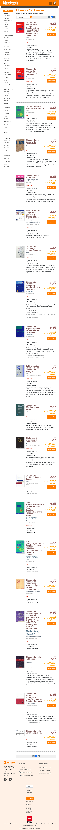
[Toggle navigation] (5, 7)
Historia (6, 132)
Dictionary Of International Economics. (31, 440)
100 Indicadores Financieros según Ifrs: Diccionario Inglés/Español (33, 214)
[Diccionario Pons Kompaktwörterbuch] (20, 112)
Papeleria (6, 158)
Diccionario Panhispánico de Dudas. (33, 477)
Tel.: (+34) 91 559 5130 (26, 772)
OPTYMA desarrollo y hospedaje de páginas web (29, 828)
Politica (6, 135)
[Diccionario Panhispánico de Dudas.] (20, 480)
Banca (5, 116)
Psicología (7, 155)
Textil (5, 150)
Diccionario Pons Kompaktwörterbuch (35, 107)
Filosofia (6, 143)
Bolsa (5, 130)
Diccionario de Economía (32, 176)
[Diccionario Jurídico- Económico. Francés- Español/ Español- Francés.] (20, 698)
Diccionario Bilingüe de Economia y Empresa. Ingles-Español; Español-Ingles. (33, 584)
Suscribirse (30, 798)
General (6, 164)
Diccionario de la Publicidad (33, 658)
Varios (5, 127)
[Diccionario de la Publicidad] (20, 662)
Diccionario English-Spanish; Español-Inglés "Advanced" (33, 329)
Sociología (7, 153)
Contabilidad (7, 110)
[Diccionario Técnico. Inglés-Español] (20, 410)
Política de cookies (44, 770)
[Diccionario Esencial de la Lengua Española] (20, 252)
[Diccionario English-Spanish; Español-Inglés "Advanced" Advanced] (20, 331)
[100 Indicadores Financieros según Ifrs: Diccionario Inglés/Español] (20, 215)
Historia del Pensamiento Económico (7, 58)
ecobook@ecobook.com (27, 775)
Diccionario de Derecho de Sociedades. (32, 142)
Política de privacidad (45, 767)
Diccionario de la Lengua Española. (34, 732)
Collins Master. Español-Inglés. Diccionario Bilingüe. (33, 369)
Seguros (6, 119)
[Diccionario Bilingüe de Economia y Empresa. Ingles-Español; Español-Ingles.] (20, 584)
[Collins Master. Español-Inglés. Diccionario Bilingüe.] (20, 371)
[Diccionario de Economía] (20, 181)
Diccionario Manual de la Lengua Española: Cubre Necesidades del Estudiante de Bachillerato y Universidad (33, 28)
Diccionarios (7, 121)
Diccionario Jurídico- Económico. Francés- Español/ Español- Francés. (34, 697)
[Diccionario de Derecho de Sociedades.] (20, 145)
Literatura (7, 161)
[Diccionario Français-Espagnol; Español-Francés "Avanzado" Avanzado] (20, 286)
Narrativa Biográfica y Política (7, 84)
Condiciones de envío (45, 773)
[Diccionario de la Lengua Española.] (20, 733)
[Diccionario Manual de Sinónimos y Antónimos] (20, 74)
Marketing (7, 107)
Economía (6, 167)
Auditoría (6, 113)
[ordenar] (31, 17)
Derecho (6, 124)
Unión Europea (8, 49)
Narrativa (6, 80)
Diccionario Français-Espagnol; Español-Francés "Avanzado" (33, 285)
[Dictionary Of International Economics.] (20, 442)
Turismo (6, 77)
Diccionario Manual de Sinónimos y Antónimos (31, 72)
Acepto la (30, 792)
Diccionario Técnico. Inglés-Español (33, 407)
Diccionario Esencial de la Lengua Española (33, 248)
